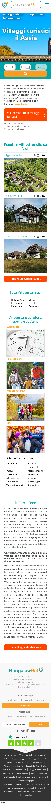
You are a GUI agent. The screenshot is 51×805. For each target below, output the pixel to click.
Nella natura (12, 481)
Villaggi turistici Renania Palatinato (32, 777)
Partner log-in (37, 791)
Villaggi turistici (13, 14)
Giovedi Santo (13, 474)
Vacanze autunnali (16, 390)
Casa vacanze (10, 755)
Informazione (11, 18)
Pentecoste (33, 474)
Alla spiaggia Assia (34, 759)
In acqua (32, 478)
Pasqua (9, 470)
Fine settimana (14, 358)
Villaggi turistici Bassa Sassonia (15, 773)
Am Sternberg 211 (16, 195)
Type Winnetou (14, 155)
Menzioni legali (9, 791)
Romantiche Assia (33, 766)
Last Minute (12, 326)
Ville (6, 759)
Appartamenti (40, 755)
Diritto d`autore (42, 784)
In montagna (34, 481)
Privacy (40, 788)
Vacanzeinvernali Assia (13, 766)
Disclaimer (29, 784)
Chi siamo (8, 784)
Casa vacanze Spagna (25, 780)
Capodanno (12, 463)
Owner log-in (23, 791)
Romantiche (33, 485)
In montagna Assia (40, 762)
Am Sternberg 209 (16, 236)
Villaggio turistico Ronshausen (35, 303)
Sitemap (18, 784)
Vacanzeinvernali (14, 485)
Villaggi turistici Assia (37, 770)
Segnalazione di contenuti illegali (21, 788)
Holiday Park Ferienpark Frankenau (17, 303)
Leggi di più (21, 103)
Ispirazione (37, 14)
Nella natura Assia (22, 762)
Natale (10, 422)
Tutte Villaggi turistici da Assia (25, 278)
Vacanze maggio (35, 470)
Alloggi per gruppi (17, 759)
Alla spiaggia (12, 478)
